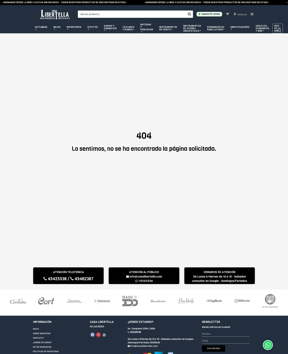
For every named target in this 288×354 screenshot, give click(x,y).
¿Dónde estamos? (42, 342)
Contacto (38, 338)
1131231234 (145, 281)
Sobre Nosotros (41, 333)
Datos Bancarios (42, 347)
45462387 (83, 279)
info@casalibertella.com (146, 277)
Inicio (36, 329)
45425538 (57, 279)
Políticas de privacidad (46, 351)
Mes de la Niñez (277, 28)
